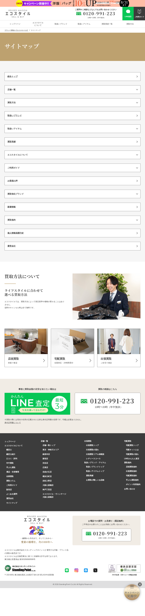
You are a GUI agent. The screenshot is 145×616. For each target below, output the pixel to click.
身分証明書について (13, 423)
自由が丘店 (47, 472)
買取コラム (10, 481)
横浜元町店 (47, 476)
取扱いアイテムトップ (95, 471)
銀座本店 (46, 454)
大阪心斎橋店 (48, 485)
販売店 (9, 490)
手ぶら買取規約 (132, 480)
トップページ (10, 441)
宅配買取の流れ (132, 454)
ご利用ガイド (11, 485)
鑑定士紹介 (10, 454)
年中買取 (10, 463)
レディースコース (93, 459)
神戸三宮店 (47, 490)
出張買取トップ (92, 445)
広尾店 (45, 467)
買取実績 (89, 475)
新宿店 (45, 459)
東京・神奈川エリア (51, 450)
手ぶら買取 (10, 467)
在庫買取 (10, 476)
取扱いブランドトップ (95, 467)
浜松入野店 (47, 481)
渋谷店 (45, 463)
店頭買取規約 (131, 467)
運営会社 (10, 498)
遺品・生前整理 (12, 472)
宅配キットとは (132, 450)
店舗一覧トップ (49, 445)
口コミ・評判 (11, 459)
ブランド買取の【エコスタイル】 (16, 30)
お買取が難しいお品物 (95, 480)
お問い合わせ (129, 489)
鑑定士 (9, 450)
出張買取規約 (131, 471)
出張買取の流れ (92, 450)
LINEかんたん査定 (131, 459)
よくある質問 (11, 494)
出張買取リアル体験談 (95, 454)
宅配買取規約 (131, 475)
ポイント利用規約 (133, 484)
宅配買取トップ (132, 445)
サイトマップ (11, 503)
